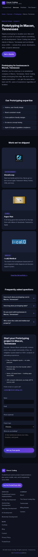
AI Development (7, 513)
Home (3, 14)
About (22, 495)
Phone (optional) (9, 414)
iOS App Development (9, 500)
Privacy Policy (6, 537)
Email (5, 406)
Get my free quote (13, 450)
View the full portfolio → (19, 275)
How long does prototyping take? (16, 306)
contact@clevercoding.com (13, 390)
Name (5, 398)
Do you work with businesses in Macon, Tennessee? (15, 313)
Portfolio (23, 7)
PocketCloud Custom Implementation (8, 495)
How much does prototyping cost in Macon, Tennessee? (16, 298)
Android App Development (6, 504)
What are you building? (10, 431)
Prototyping (17, 14)
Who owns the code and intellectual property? (17, 322)
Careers (22, 512)
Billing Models (24, 507)
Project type (7, 423)
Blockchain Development (10, 517)
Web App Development (9, 508)
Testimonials (24, 503)
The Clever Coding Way (27, 499)
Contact (4, 533)
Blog (3, 529)
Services (16, 7)
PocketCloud (7, 7)
